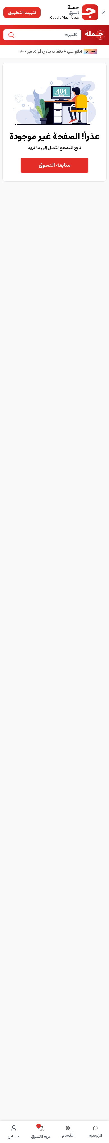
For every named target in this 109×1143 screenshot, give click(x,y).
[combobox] (47, 35)
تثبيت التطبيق (22, 12)
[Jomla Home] (95, 34)
